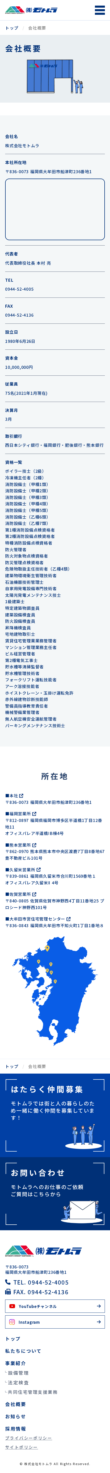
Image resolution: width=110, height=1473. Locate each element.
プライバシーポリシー (28, 1438)
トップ (12, 28)
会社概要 (15, 1404)
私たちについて (23, 1350)
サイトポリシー (21, 1447)
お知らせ (15, 1416)
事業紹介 (15, 1363)
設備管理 (18, 1372)
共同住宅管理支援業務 (33, 1392)
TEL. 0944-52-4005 (41, 1282)
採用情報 (15, 1428)
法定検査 (18, 1382)
